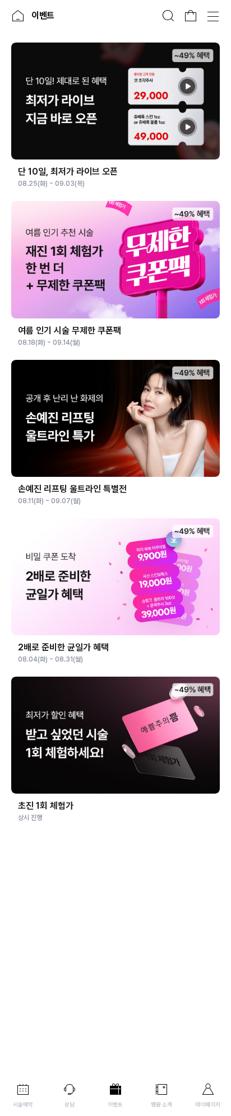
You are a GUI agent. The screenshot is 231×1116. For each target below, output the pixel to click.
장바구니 (191, 15)
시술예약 (23, 1104)
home (18, 15)
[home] (18, 15)
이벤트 (115, 1104)
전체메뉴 (213, 15)
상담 (69, 1104)
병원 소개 (161, 1104)
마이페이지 (207, 1104)
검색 (168, 15)
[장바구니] (191, 15)
